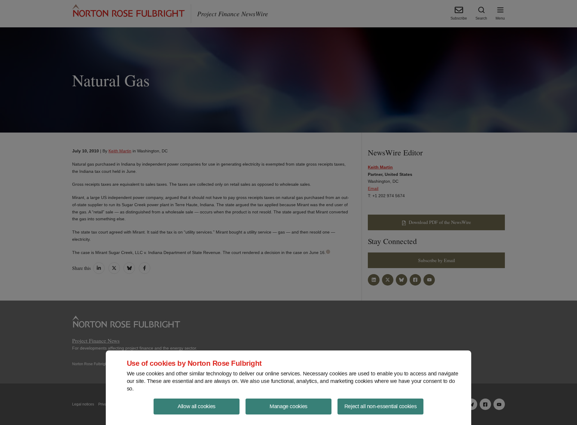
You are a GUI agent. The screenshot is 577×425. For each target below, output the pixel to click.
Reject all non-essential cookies (380, 406)
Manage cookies (288, 406)
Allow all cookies (196, 406)
